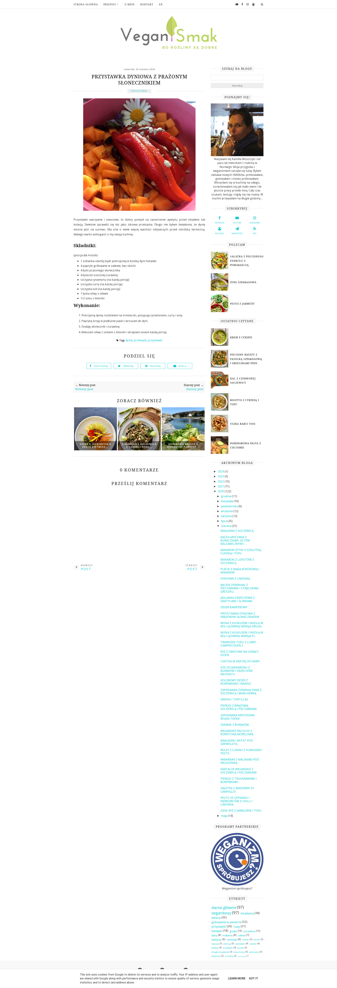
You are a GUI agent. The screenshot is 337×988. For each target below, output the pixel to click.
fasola (257, 939)
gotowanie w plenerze (226, 922)
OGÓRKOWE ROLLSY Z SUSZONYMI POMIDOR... (183, 446)
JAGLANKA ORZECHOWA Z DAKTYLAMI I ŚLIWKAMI (237, 599)
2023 (221, 476)
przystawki (139, 90)
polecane (254, 952)
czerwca (226, 526)
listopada (227, 501)
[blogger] (252, 4)
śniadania (247, 913)
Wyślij (182, 366)
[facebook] (241, 4)
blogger (219, 233)
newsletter (237, 233)
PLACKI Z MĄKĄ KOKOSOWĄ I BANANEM (239, 570)
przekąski (140, 340)
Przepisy (109, 4)
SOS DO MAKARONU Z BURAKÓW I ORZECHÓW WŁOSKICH (236, 671)
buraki (240, 947)
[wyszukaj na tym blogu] (261, 4)
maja (224, 816)
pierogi (227, 943)
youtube (237, 222)
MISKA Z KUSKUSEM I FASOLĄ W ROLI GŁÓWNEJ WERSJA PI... (241, 634)
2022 (221, 481)
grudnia (226, 496)
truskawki (228, 947)
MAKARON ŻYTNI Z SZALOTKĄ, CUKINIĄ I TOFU (241, 551)
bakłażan (217, 939)
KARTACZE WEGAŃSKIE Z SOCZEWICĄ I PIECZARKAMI (238, 770)
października (230, 506)
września (227, 511)
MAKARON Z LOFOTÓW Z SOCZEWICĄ (237, 561)
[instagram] (246, 4)
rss (254, 233)
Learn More (236, 978)
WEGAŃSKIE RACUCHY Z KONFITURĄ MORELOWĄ (236, 732)
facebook (219, 222)
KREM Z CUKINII (241, 337)
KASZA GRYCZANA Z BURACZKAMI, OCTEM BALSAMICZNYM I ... (235, 540)
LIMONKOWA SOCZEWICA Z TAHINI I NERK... (139, 446)
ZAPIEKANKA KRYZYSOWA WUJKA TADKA (237, 716)
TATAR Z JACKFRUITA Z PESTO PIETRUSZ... (95, 446)
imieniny (216, 956)
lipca (224, 521)
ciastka (252, 943)
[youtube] (235, 4)
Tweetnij (128, 366)
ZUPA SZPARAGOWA (243, 282)
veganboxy (221, 913)
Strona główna (86, 4)
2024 (221, 471)
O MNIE (130, 4)
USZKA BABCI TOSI (242, 423)
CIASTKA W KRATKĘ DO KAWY (240, 661)
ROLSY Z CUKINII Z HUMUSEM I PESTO (241, 751)
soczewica (249, 931)
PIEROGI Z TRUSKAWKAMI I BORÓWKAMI (238, 780)
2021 (221, 486)
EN (161, 4)
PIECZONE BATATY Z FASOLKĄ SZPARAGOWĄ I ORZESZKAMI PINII (246, 359)
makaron (228, 935)
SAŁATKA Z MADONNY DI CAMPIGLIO (237, 789)
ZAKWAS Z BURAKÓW (234, 725)
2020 (221, 491)
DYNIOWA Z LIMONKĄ (235, 579)
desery (216, 918)
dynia (129, 340)
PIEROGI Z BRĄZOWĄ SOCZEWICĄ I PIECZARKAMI (238, 707)
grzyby (233, 931)
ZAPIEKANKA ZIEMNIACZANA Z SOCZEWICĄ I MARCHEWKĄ (241, 691)
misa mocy (239, 952)
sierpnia (226, 516)
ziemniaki (232, 939)
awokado (240, 943)
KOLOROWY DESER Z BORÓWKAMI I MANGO (235, 682)
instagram (255, 222)
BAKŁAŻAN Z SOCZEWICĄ (237, 531)
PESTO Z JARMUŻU (242, 303)
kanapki (217, 931)
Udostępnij (101, 366)
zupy (236, 926)
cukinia (242, 935)
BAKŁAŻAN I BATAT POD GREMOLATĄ (236, 742)
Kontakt (146, 4)
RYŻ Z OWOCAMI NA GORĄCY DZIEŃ (239, 653)
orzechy (229, 956)
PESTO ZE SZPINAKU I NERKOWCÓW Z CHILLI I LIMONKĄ (236, 801)
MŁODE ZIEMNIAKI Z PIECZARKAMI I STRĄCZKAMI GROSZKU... (239, 588)
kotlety (215, 947)
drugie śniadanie (220, 952)
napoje (215, 943)
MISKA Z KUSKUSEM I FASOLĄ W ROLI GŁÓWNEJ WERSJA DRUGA (241, 624)
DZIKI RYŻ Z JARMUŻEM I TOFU (240, 811)
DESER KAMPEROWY (233, 607)
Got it (253, 978)
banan (245, 939)
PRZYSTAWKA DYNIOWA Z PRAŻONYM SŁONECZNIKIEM (239, 615)
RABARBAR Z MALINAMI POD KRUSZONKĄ (239, 761)
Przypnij (155, 366)
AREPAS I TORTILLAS (234, 699)
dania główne (224, 907)
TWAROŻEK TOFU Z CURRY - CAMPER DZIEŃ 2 (239, 643)
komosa (242, 956)
